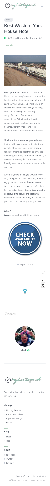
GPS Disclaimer (38, 480)
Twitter (9, 458)
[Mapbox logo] (10, 313)
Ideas (8, 436)
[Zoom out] (43, 277)
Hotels (9, 20)
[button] (25, 291)
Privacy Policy (39, 476)
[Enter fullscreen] (43, 285)
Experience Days (14, 418)
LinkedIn (10, 463)
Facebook (10, 454)
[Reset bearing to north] (43, 281)
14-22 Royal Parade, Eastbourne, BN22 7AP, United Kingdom (26, 38)
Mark (24, 350)
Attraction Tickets (14, 414)
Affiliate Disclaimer (18, 480)
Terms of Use (22, 476)
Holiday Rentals (13, 410)
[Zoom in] (43, 273)
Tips (8, 440)
